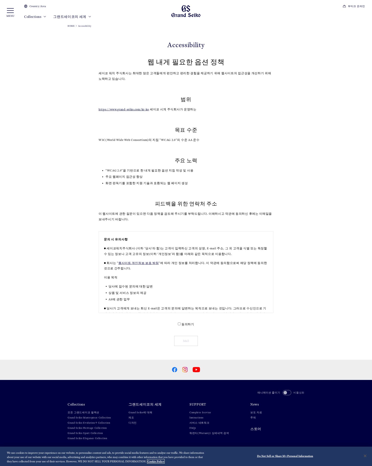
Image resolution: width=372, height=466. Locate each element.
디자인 (133, 422)
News (254, 404)
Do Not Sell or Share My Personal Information (285, 456)
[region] (186, 456)
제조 (131, 417)
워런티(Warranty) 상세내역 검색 (209, 433)
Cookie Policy (155, 461)
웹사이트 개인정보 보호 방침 (138, 263)
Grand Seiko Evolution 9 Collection (89, 422)
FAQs (192, 427)
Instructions (196, 417)
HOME (71, 26)
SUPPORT (197, 404)
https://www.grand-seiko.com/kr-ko (124, 109)
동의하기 (187, 324)
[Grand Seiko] (185, 11)
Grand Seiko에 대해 (140, 412)
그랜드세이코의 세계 (70, 17)
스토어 (255, 429)
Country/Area (37, 6)
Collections (33, 17)
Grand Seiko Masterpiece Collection (89, 417)
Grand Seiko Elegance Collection (87, 438)
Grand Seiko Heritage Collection (87, 427)
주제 (253, 417)
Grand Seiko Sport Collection (85, 433)
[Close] (365, 456)
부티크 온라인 (356, 6)
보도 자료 (256, 412)
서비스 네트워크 (199, 422)
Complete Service (200, 412)
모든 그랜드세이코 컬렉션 (83, 412)
